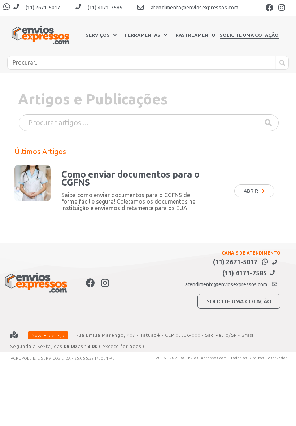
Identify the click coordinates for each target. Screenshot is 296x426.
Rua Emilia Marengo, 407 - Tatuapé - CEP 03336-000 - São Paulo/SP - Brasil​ (165, 335)
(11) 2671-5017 (43, 7)
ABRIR (251, 191)
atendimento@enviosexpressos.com (195, 7)
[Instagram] (281, 7)
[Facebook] (269, 7)
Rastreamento (195, 35)
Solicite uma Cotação (249, 35)
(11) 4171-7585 (105, 7)
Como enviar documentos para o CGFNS (130, 178)
